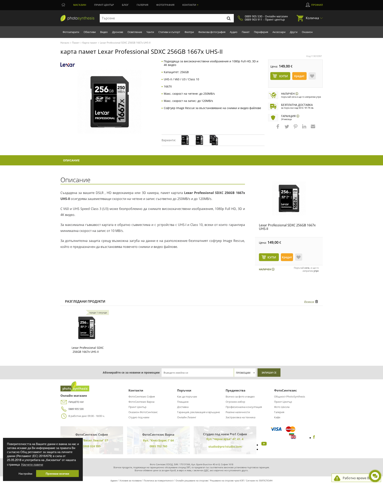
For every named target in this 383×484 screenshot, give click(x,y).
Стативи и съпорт (169, 32)
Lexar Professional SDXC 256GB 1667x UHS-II (287, 227)
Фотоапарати (71, 32)
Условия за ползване (130, 480)
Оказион (307, 32)
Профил (317, 5)
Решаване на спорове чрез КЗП (227, 480)
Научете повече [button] (32, 464)
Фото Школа (281, 407)
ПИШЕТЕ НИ (76, 402)
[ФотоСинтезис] (77, 18)
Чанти (150, 32)
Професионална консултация (244, 407)
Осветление (134, 32)
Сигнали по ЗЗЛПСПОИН (259, 480)
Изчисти (309, 301)
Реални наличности (238, 412)
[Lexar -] (67, 65)
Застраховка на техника (240, 417)
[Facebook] (314, 437)
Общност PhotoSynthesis (289, 396)
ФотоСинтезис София (141, 396)
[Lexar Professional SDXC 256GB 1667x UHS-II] (289, 198)
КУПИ (272, 257)
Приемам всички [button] (57, 473)
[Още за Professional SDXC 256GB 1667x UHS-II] (87, 328)
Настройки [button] (25, 473)
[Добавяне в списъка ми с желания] (312, 76)
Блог (125, 5)
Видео (104, 32)
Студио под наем (138, 417)
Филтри (189, 32)
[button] (278, 128)
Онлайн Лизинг (186, 417)
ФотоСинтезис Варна (141, 401)
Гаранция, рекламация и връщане (198, 412)
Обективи (90, 32)
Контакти (189, 5)
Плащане (183, 401)
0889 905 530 (76, 409)
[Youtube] (263, 445)
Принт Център (137, 407)
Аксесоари (278, 32)
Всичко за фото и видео (240, 396)
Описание (71, 160)
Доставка (183, 407)
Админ (114, 480)
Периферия (261, 32)
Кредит (299, 76)
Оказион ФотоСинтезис (143, 412)
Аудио (233, 32)
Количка (312, 18)
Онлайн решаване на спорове (192, 480)
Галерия (142, 5)
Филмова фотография (211, 32)
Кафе (277, 417)
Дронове (117, 32)
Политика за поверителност (159, 480)
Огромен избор (235, 401)
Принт (104, 5)
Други (293, 32)
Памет (246, 32)
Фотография (165, 5)
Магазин (79, 5)
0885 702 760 (158, 446)
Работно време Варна (360, 478)
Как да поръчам (187, 396)
